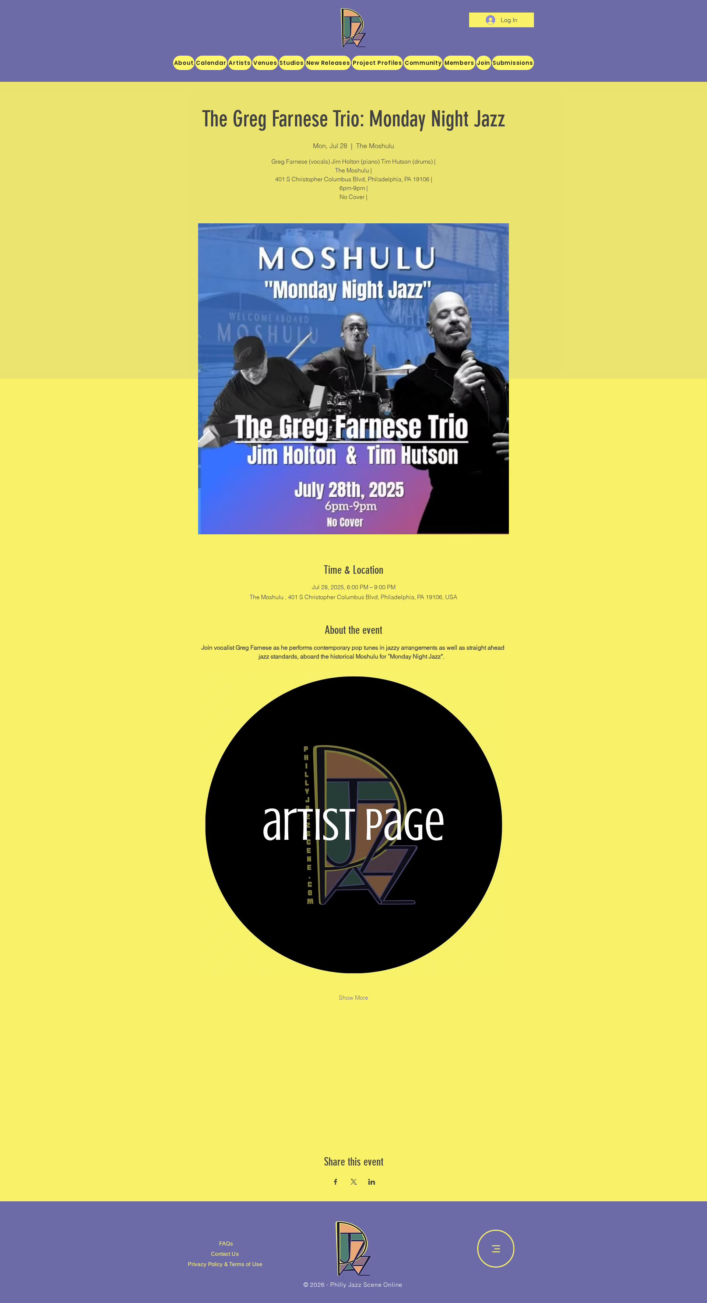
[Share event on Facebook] (335, 1182)
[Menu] (495, 1249)
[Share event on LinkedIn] (371, 1182)
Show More (353, 997)
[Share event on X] (353, 1182)
